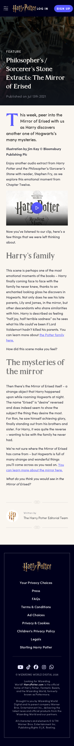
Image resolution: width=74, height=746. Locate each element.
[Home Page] (24, 8)
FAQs (36, 599)
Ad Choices (36, 615)
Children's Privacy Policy (36, 631)
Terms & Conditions (36, 607)
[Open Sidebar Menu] (6, 8)
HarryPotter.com (34, 684)
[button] (37, 208)
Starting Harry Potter (36, 647)
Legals (36, 639)
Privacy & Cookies (36, 623)
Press (36, 590)
